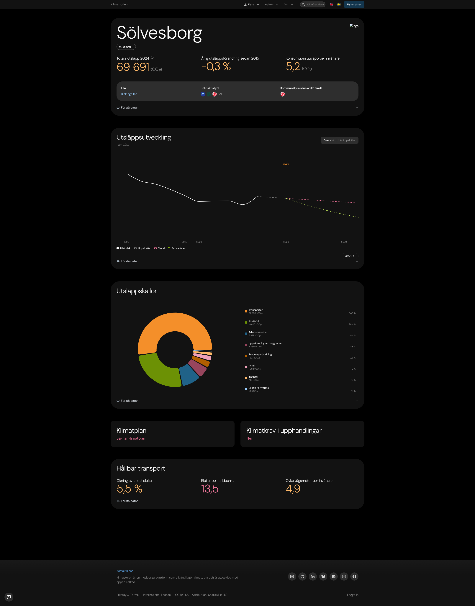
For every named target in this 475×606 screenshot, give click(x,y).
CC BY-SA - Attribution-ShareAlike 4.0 (201, 595)
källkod (130, 582)
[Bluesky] (323, 576)
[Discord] (334, 576)
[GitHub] (302, 576)
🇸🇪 (338, 4)
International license (157, 595)
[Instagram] (344, 576)
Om (286, 4)
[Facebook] (354, 576)
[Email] (292, 576)
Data (251, 4)
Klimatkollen (119, 4)
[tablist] (339, 140)
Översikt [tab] (329, 140)
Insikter (269, 4)
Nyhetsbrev (354, 4)
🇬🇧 (331, 4)
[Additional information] (152, 57)
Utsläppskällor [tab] (347, 140)
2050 (348, 256)
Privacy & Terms (128, 595)
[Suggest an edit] (8, 597)
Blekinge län (129, 94)
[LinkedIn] (313, 576)
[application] (237, 203)
